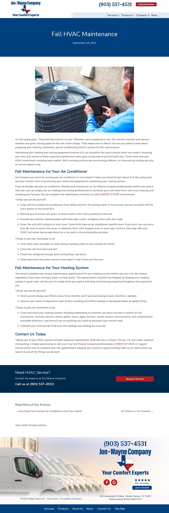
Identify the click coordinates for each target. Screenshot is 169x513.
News (154, 15)
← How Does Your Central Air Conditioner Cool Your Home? (48, 411)
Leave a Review (142, 488)
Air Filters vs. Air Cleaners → (137, 411)
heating (36, 147)
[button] (118, 15)
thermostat (43, 326)
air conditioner (68, 177)
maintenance (67, 156)
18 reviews (144, 483)
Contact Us (104, 508)
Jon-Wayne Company (85, 344)
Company (141, 15)
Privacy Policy (53, 499)
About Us (77, 508)
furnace (32, 425)
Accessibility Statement (71, 499)
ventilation (48, 147)
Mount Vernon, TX (119, 340)
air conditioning (69, 147)
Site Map (120, 508)
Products (126, 15)
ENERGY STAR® (109, 194)
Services (112, 15)
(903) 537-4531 (126, 344)
